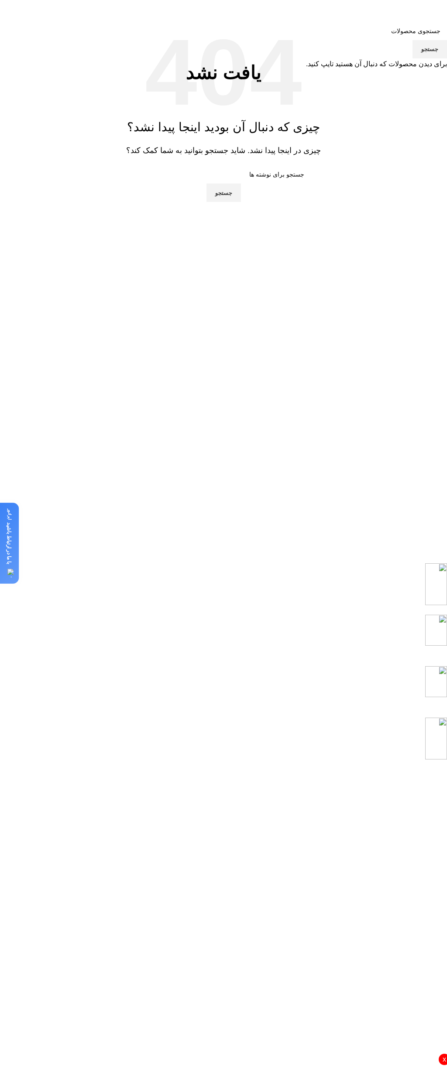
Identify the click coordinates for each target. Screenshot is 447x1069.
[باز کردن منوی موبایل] (219, 8)
